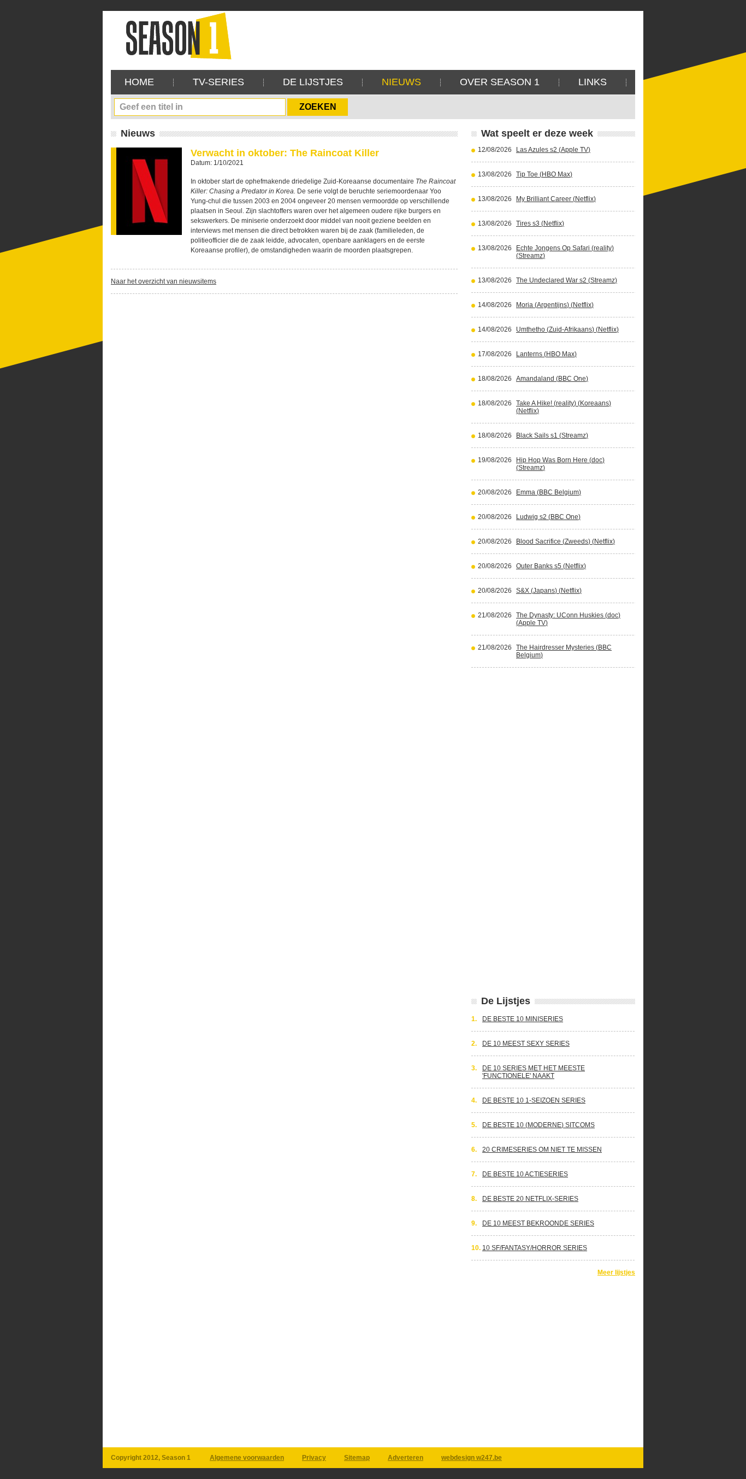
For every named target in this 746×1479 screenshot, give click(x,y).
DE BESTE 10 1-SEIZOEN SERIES (533, 1100)
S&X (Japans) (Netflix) (549, 590)
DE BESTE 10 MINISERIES (522, 1019)
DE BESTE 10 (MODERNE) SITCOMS (538, 1125)
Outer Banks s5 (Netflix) (551, 566)
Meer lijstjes (616, 1272)
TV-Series (218, 81)
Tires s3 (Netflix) (540, 223)
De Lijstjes (313, 81)
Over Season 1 (500, 81)
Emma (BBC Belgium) (548, 492)
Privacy (314, 1458)
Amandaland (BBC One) (552, 378)
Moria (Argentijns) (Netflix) (555, 305)
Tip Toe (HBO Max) (544, 174)
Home (139, 81)
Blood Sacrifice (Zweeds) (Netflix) (565, 541)
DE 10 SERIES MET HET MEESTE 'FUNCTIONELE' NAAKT (533, 1072)
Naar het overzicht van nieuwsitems (163, 281)
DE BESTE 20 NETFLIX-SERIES (530, 1199)
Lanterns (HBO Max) (546, 354)
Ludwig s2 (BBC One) (548, 517)
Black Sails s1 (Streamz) (552, 435)
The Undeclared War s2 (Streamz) (566, 280)
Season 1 (174, 35)
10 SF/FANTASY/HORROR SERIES (534, 1248)
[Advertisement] (436, 35)
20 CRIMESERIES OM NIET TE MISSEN (542, 1149)
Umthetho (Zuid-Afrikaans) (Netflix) (567, 329)
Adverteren (405, 1458)
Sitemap (357, 1458)
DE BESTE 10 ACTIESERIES (525, 1174)
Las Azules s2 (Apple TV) (553, 150)
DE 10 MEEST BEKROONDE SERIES (538, 1223)
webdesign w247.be (471, 1458)
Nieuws (401, 81)
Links (592, 81)
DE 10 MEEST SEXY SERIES (526, 1043)
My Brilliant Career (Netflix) (556, 199)
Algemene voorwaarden (247, 1458)
